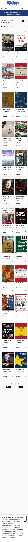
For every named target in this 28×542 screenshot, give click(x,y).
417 (21, 383)
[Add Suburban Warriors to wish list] (26, 175)
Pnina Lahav (6, 198)
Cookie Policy (13, 537)
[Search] (2, 8)
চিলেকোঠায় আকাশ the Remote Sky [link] (20, 196)
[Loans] (22, 9)
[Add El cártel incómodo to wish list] (26, 232)
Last (21, 386)
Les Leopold (19, 313)
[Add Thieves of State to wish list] (13, 261)
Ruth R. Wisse (7, 313)
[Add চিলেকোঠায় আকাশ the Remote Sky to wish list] (26, 203)
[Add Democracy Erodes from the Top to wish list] (26, 377)
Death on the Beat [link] (7, 340)
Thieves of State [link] (7, 254)
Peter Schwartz (20, 82)
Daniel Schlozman (21, 111)
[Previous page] (6, 383)
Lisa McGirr (19, 169)
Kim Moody (19, 140)
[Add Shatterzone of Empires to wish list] (13, 117)
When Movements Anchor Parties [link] (20, 109)
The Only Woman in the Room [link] (7, 196)
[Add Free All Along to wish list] (13, 290)
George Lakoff (20, 285)
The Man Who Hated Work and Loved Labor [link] (20, 312)
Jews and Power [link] (7, 312)
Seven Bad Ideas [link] (20, 340)
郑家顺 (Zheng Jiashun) (8, 169)
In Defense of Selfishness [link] (20, 81)
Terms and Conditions (8, 519)
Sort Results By (5, 26)
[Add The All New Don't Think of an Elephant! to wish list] (26, 290)
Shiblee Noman (20, 198)
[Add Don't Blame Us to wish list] (26, 261)
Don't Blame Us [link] (20, 254)
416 (18, 383)
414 (11, 383)
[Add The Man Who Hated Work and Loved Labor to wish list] (26, 319)
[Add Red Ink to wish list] (26, 59)
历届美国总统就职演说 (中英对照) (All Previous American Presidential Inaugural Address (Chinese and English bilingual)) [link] (7, 167)
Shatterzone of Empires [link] (7, 109)
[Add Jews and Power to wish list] (13, 319)
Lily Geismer (19, 256)
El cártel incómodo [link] (20, 225)
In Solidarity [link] (19, 138)
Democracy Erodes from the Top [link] (20, 369)
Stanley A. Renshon (8, 227)
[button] (23, 21)
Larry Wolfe (6, 111)
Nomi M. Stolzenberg (8, 140)
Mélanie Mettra (7, 371)
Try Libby (6, 12)
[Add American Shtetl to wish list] (13, 146)
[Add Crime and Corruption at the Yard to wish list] (13, 59)
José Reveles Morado (21, 227)
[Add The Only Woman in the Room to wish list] (13, 203)
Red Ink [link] (18, 52)
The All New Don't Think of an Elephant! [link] (20, 283)
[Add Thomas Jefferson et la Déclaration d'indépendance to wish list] (13, 377)
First (8, 386)
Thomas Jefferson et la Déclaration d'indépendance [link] (7, 369)
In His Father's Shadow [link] (7, 225)
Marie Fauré (6, 82)
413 (9, 383)
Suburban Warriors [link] (20, 167)
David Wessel (20, 54)
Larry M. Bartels (20, 371)
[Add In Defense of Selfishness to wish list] (26, 88)
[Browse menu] (25, 8)
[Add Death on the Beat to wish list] (13, 348)
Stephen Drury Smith (8, 285)
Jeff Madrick (19, 342)
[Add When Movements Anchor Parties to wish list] (26, 117)
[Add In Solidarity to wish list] (26, 146)
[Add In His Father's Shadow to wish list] (13, 232)
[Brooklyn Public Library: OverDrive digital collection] (14, 3)
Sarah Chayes (7, 256)
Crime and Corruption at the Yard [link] (7, 52)
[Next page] (23, 383)
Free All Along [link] (6, 283)
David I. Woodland (8, 54)
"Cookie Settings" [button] (12, 531)
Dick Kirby (6, 342)
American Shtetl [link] (7, 138)
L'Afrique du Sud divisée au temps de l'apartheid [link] (7, 81)
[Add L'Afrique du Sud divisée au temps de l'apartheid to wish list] (13, 88)
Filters (3, 31)
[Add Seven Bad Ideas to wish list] (26, 348)
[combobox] (11, 8)
